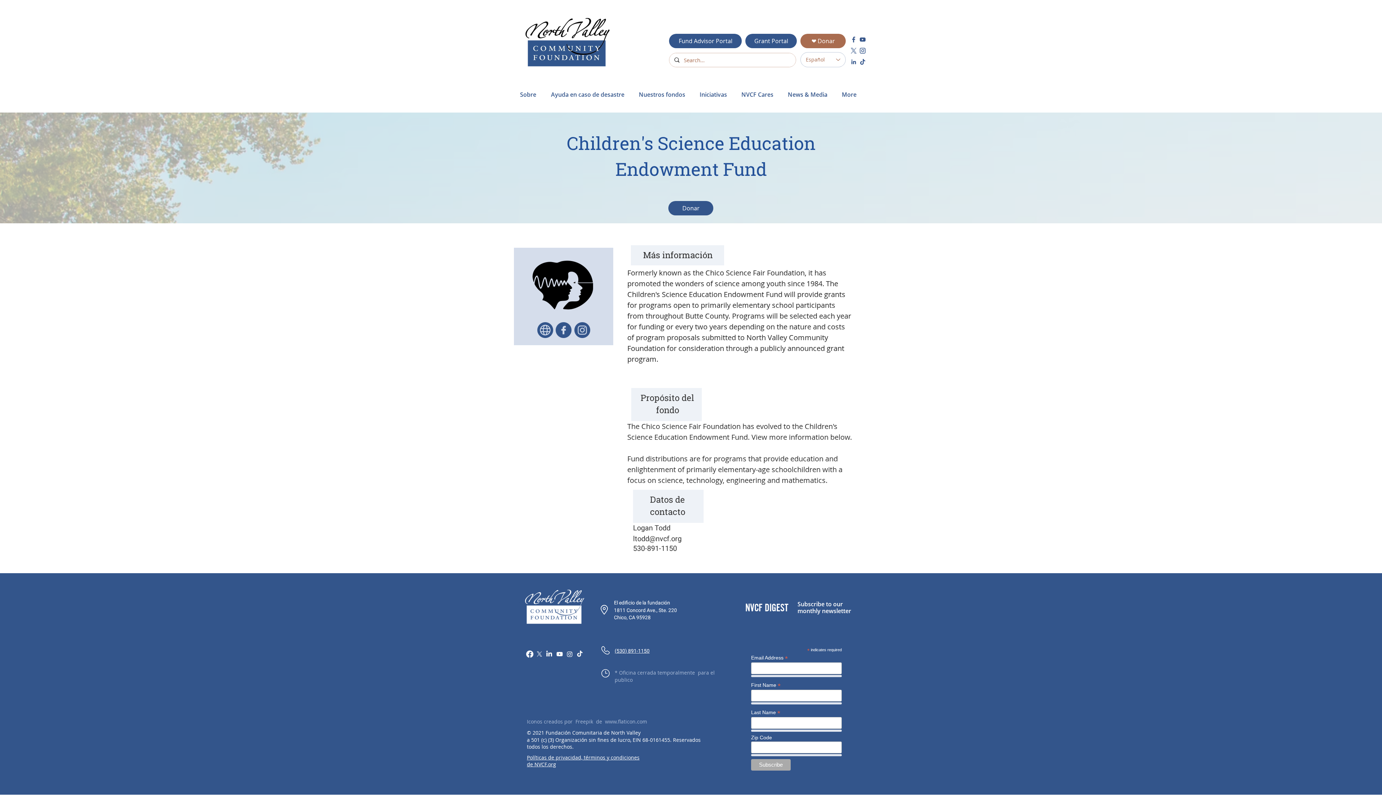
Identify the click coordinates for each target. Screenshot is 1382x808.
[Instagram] (569, 654)
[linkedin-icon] (854, 62)
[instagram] (863, 51)
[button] (589, 94)
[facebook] (854, 39)
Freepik (584, 721)
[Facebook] (529, 654)
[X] (539, 654)
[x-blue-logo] (854, 51)
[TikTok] (579, 654)
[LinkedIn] (549, 654)
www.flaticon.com (626, 721)
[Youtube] (559, 654)
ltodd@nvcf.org (657, 538)
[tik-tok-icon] (863, 62)
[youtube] (863, 39)
